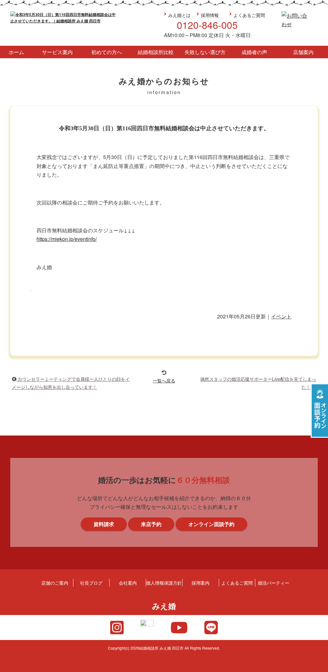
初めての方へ (106, 52)
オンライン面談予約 (211, 524)
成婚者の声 (254, 52)
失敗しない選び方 (205, 52)
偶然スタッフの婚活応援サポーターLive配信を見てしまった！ (258, 382)
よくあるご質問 (249, 15)
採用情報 (210, 15)
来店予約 (319, 295)
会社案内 (128, 582)
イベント (281, 316)
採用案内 (200, 582)
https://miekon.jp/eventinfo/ (67, 239)
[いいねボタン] (30, 290)
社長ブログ (91, 582)
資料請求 (319, 353)
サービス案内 (57, 52)
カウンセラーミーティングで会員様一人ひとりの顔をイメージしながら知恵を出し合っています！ (71, 382)
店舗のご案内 (54, 582)
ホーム (16, 52)
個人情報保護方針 (164, 582)
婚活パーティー (273, 582)
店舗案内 (303, 52)
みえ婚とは (179, 15)
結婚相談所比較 (156, 52)
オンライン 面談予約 (319, 410)
